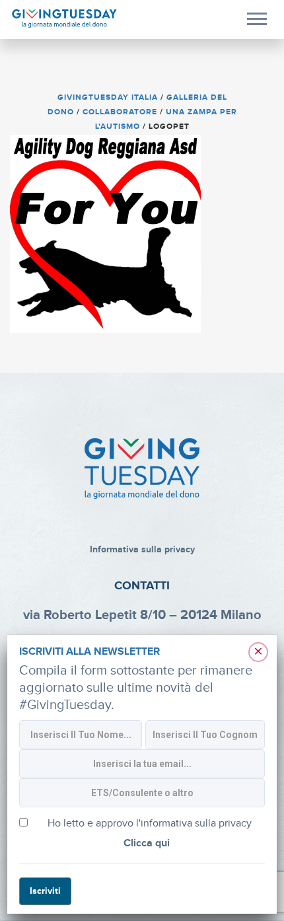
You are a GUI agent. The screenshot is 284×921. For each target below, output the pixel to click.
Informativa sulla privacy (142, 549)
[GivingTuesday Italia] (64, 19)
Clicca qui (147, 843)
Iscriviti (45, 891)
